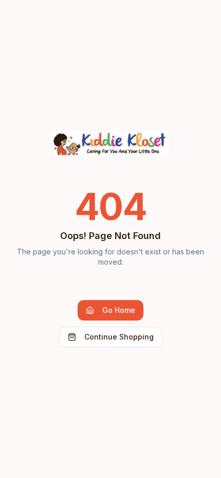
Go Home (118, 310)
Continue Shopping (119, 336)
